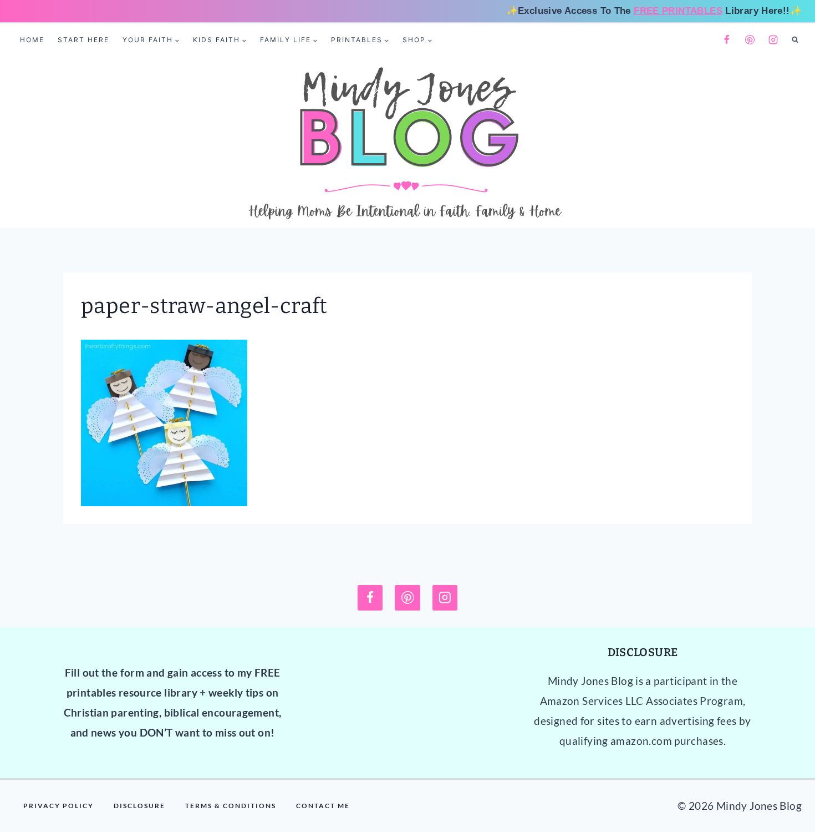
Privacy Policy (58, 805)
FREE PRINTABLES (678, 11)
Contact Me (323, 805)
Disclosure (139, 805)
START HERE (83, 40)
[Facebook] (726, 40)
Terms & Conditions (230, 805)
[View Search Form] (795, 40)
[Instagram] (773, 40)
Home (32, 40)
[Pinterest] (750, 40)
